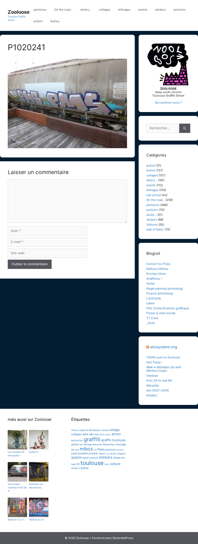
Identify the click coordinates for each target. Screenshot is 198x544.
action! (38, 21)
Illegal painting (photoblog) (164, 288)
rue (107, 453)
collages (104, 9)
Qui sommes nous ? (168, 102)
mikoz (86, 449)
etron (116, 434)
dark (85, 434)
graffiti (92, 439)
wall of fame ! (155, 229)
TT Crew (152, 318)
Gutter (150, 283)
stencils (93, 457)
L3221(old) (153, 298)
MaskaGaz (109, 444)
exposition (77, 440)
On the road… (63, 9)
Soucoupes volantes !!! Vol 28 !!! (17, 487)
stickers (160, 9)
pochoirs (180, 9)
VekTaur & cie (36, 519)
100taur (75, 430)
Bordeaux (94, 430)
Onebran (152, 375)
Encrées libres (156, 273)
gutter (75, 444)
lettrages (124, 9)
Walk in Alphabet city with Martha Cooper (163, 368)
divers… (85, 9)
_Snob (150, 323)
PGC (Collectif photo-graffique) (167, 308)
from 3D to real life (159, 380)
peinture (110, 449)
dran (102, 434)
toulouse (92, 463)
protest (93, 453)
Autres (54, 21)
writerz (75, 468)
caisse (104, 430)
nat (95, 450)
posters (83, 453)
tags (73, 464)
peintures (40, 9)
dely (97, 434)
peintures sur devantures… (36, 486)
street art (119, 457)
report (101, 453)
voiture (115, 464)
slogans (121, 453)
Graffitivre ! (154, 278)
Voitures (152, 224)
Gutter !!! (33, 451)
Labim (150, 303)
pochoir (120, 450)
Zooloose (19, 12)
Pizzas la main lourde (160, 313)
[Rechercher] (184, 128)
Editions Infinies (157, 269)
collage (114, 430)
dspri (108, 434)
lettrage (87, 444)
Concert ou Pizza (158, 264)
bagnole (83, 430)
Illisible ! (152, 395)
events (142, 9)
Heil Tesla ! (153, 362)
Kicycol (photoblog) (159, 293)
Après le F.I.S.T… (17, 519)
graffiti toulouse (113, 440)
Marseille (152, 385)
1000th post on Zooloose (163, 357)
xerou (84, 468)
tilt (78, 464)
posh (74, 453)
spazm (76, 457)
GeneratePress (123, 538)
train (106, 464)
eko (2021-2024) (157, 390)
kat (81, 444)
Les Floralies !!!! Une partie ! (16, 453)
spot (86, 457)
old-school (153, 195)
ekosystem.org (163, 347)
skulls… (151, 215)
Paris (101, 449)
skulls (113, 453)
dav (91, 434)
